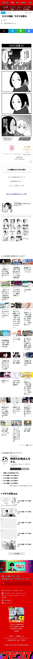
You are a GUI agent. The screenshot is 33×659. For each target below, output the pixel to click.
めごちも (19, 7)
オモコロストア (8, 603)
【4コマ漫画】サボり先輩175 (11, 475)
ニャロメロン (18, 9)
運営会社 (23, 640)
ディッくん (6, 9)
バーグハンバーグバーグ (13, 645)
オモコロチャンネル (17, 590)
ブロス (17, 3)
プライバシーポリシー (24, 638)
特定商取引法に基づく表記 (14, 640)
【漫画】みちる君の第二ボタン (11, 473)
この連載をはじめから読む (16, 169)
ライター (27, 579)
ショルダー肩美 (26, 7)
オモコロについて (19, 579)
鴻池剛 (12, 9)
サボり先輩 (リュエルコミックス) (27, 149)
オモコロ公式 (7, 590)
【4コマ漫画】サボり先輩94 (10, 478)
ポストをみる (3, 27)
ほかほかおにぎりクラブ (8, 579)
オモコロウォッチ (20, 593)
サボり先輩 (5, 7)
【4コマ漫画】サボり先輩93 (10, 480)
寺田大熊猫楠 (26, 9)
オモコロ (5, 2)
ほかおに (23, 3)
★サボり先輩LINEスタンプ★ (16, 194)
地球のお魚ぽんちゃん (10, 23)
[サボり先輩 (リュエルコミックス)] (12, 151)
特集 (12, 3)
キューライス (13, 7)
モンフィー (24, 595)
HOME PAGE (26, 469)
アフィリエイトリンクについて (10, 638)
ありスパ (11, 595)
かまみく (17, 595)
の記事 (9, 494)
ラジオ (13, 576)
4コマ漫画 (7, 576)
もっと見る (16, 553)
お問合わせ (11, 636)
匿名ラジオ (5, 595)
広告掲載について (20, 636)
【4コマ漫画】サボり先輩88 (10, 483)
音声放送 (4, 597)
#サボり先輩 (8, 12)
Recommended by (22, 445)
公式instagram (8, 600)
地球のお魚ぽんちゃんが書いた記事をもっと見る (21, 485)
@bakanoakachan (16, 469)
